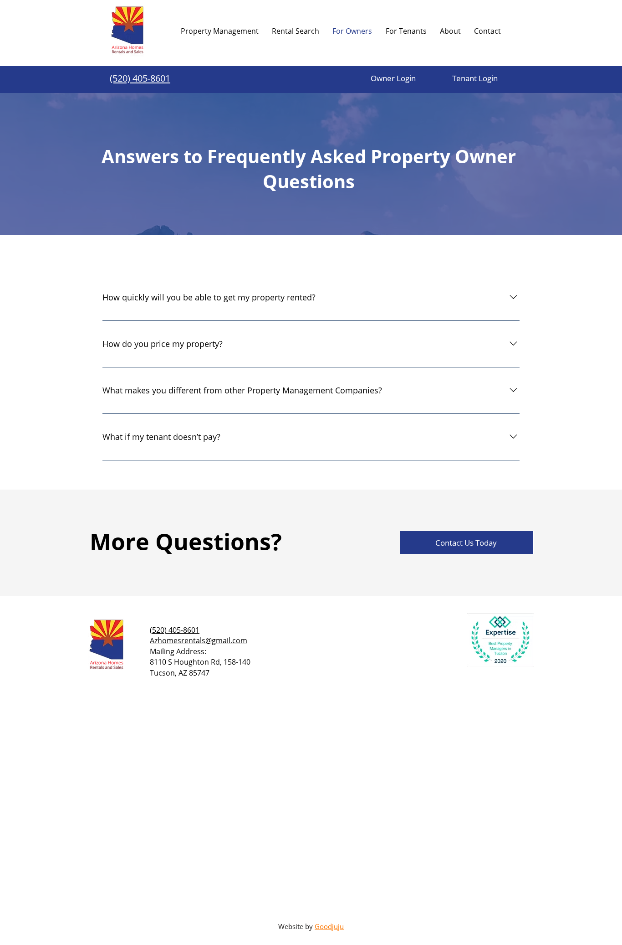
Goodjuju (329, 926)
